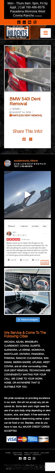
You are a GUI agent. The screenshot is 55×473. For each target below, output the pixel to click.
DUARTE (35, 345)
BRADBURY (31, 341)
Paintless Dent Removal (26, 115)
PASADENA (37, 354)
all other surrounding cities (33, 366)
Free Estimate (31, 453)
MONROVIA (37, 349)
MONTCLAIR (11, 354)
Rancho (28, 15)
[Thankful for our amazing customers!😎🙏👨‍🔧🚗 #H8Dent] (27, 242)
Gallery (45, 453)
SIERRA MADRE (22, 362)
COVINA (24, 345)
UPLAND (37, 362)
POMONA (9, 358)
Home (8, 453)
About (27, 454)
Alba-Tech (30, 465)
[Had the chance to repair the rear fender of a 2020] (27, 194)
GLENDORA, (11, 349)
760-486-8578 (35, 7)
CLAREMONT (11, 345)
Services (17, 453)
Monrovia (31, 11)
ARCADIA (9, 341)
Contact (37, 454)
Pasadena (17, 11)
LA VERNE (24, 349)
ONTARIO (24, 354)
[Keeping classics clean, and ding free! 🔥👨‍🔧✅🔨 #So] (27, 291)
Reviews (18, 454)
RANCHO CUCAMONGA (29, 358)
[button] (45, 33)
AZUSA (20, 341)
